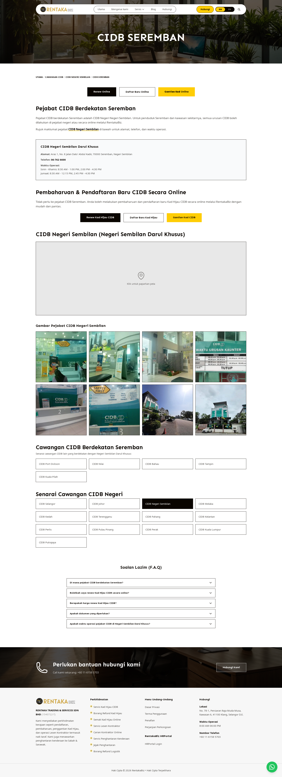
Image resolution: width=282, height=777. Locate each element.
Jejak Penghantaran (104, 745)
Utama (101, 9)
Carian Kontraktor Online (108, 732)
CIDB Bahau (152, 463)
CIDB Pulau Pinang (102, 529)
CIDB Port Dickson (49, 463)
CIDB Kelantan (207, 516)
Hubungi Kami (231, 667)
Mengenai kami (119, 9)
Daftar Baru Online (137, 91)
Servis (138, 9)
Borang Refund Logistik (107, 751)
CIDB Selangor (47, 503)
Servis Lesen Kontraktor (107, 725)
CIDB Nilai (98, 463)
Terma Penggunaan (156, 713)
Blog (153, 9)
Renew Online (102, 91)
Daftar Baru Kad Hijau (143, 217)
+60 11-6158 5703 (210, 736)
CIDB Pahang (152, 516)
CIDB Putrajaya (47, 542)
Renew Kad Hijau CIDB (100, 217)
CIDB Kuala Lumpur (210, 529)
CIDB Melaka (206, 503)
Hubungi (167, 9)
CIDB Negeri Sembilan (78, 77)
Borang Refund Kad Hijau (108, 713)
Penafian (150, 720)
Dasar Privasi (152, 707)
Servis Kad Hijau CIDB (106, 706)
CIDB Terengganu (102, 516)
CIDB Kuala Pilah (48, 476)
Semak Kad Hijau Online (107, 719)
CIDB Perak (151, 529)
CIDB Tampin (206, 463)
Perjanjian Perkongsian (158, 727)
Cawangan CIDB (54, 77)
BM (220, 9)
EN (229, 9)
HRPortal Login (153, 743)
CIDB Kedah (45, 516)
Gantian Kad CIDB (184, 217)
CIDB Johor (98, 503)
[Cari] (239, 9)
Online (176, 91)
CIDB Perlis (45, 529)
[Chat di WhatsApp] (271, 767)
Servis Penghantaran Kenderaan (111, 738)
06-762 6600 (58, 159)
